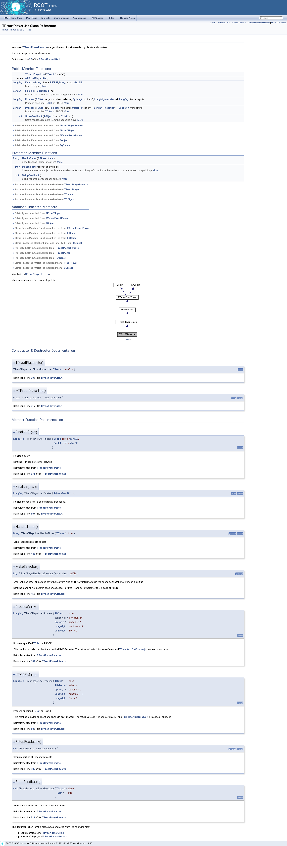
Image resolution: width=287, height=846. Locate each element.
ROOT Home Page (13, 18)
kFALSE (54, 82)
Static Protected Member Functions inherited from (48, 243)
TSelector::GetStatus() (132, 649)
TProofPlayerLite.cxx (54, 473)
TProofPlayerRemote (35, 47)
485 (33, 769)
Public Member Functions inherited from (48, 125)
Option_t (77, 99)
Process (30, 99)
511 (33, 817)
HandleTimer (29, 158)
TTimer (42, 158)
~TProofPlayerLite (35, 78)
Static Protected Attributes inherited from (45, 263)
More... (45, 86)
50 (32, 513)
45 (32, 594)
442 (33, 553)
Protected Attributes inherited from (46, 248)
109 (33, 661)
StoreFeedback (33, 116)
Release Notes (127, 18)
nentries (110, 99)
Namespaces (80, 19)
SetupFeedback (30, 175)
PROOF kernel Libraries (20, 30)
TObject (48, 116)
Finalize (29, 82)
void (21, 116)
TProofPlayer (67, 130)
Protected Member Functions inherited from (51, 184)
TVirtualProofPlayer (70, 135)
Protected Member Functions (259, 23)
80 (32, 729)
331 (33, 473)
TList (64, 116)
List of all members (217, 23)
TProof (50, 74)
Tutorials (45, 18)
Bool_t (39, 82)
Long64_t (18, 82)
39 (32, 378)
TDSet (39, 99)
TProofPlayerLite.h (49, 59)
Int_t (17, 166)
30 (30, 59)
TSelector (55, 108)
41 (32, 406)
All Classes (99, 19)
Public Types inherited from (37, 213)
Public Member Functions (236, 23)
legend (128, 339)
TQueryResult (42, 91)
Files (113, 19)
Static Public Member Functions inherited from (51, 228)
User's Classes (61, 18)
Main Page (31, 18)
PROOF (5, 30)
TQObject (64, 145)
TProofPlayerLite (35, 74)
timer (51, 158)
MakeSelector (30, 166)
